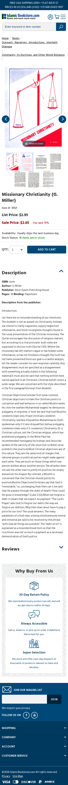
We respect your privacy (16, 708)
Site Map (18, 776)
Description (14, 273)
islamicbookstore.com (21, 16)
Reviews (10, 549)
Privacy (6, 776)
